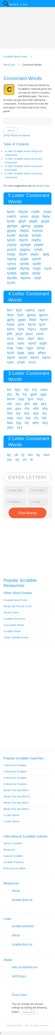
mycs (32, 329)
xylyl (37, 278)
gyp (43, 394)
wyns (46, 357)
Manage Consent (29, 1012)
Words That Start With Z (16, 790)
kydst (11, 235)
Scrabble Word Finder (15, 600)
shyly (11, 254)
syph (43, 343)
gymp (31, 315)
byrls (11, 212)
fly (17, 394)
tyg (18, 423)
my (9, 459)
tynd (10, 353)
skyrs (35, 254)
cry (34, 390)
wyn (10, 427)
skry (20, 338)
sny (26, 413)
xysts (11, 282)
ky (38, 455)
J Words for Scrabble (15, 765)
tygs (30, 348)
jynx (21, 324)
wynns (26, 278)
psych (11, 249)
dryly (35, 216)
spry (10, 343)
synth (37, 264)
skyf (30, 338)
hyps (11, 324)
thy (28, 418)
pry (43, 404)
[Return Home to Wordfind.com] (6, 5)
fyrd (20, 315)
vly (26, 423)
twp (10, 423)
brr (9, 390)
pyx (18, 408)
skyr (40, 338)
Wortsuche (9, 850)
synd (32, 343)
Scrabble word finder (23, 926)
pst (9, 408)
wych (11, 357)
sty (44, 413)
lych (42, 324)
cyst (41, 310)
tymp (41, 348)
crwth (35, 212)
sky (9, 413)
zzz (19, 427)
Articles (16, 890)
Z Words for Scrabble (15, 771)
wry (45, 423)
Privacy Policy (19, 994)
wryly (36, 273)
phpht (38, 245)
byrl (19, 310)
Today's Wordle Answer (16, 637)
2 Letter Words (11, 815)
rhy (26, 408)
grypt (45, 221)
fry (25, 394)
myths (36, 240)
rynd (39, 334)
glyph (33, 221)
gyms (43, 315)
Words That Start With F (16, 802)
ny (17, 459)
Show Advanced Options (17, 135)
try (36, 418)
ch (16, 455)
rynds (38, 249)
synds (24, 264)
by (9, 455)
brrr (10, 310)
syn (19, 418)
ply (35, 404)
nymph (25, 245)
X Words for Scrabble (15, 778)
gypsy (11, 231)
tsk (44, 418)
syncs (11, 264)
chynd (23, 212)
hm (30, 455)
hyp (21, 399)
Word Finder (43, 186)
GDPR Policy (19, 976)
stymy (12, 259)
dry (9, 394)
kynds (23, 235)
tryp (10, 348)
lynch (11, 240)
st (31, 459)
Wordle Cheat (11, 612)
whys (42, 353)
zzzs (32, 362)
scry (10, 338)
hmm (11, 399)
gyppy (39, 226)
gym (33, 394)
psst (29, 334)
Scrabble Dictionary (14, 619)
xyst (10, 362)
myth (44, 329)
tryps (37, 268)
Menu (51, 3)
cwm (44, 390)
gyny (11, 320)
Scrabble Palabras (14, 862)
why (35, 423)
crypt (47, 212)
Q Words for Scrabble (15, 784)
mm (47, 455)
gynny (26, 226)
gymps (12, 226)
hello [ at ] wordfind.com (24, 967)
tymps (12, 273)
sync (21, 343)
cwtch (11, 216)
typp (20, 353)
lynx (21, 329)
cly (26, 390)
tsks (20, 348)
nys (18, 404)
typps (24, 273)
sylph (24, 259)
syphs (11, 268)
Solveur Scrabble (13, 843)
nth (9, 404)
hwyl (32, 320)
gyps (22, 320)
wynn (35, 357)
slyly (46, 254)
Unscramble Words (14, 625)
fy (23, 455)
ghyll (22, 221)
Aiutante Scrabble (13, 856)
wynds (12, 278)
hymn (44, 320)
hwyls (24, 231)
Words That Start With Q (17, 796)
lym (30, 399)
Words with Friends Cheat (18, 606)
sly (18, 413)
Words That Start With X (16, 809)
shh (36, 408)
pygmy (25, 249)
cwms (30, 310)
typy (31, 353)
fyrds (11, 221)
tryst (47, 268)
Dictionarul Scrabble (15, 868)
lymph (36, 235)
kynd (31, 324)
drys (10, 315)
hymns (37, 231)
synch (36, 259)
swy (10, 418)
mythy (12, 245)
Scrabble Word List (22, 899)
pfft (9, 334)
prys (19, 334)
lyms (10, 329)
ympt (21, 362)
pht (27, 404)
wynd (23, 357)
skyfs (23, 254)
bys (18, 390)
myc (40, 399)
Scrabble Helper (12, 631)
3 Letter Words (11, 821)
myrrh (23, 240)
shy (45, 408)
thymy (25, 268)
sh (24, 459)
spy (36, 413)
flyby (46, 216)
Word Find (18, 4)
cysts (24, 216)
